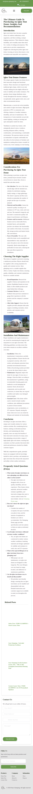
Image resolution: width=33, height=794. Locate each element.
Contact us (14, 780)
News (24, 776)
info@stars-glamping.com (9, 1)
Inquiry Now (10, 739)
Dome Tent (3, 776)
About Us (14, 778)
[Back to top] (27, 787)
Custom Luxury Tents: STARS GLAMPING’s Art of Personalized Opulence (18, 687)
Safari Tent (3, 778)
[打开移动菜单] (14, 10)
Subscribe (13, 767)
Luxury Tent (4, 780)
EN (24, 5)
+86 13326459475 (24, 1)
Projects (25, 778)
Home (13, 776)
